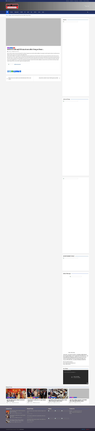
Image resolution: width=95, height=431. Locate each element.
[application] (75, 377)
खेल (31, 12)
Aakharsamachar (16, 51)
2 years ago (10, 51)
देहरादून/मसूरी (16, 12)
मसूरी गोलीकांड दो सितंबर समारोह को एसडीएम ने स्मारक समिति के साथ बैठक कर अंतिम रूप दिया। (58, 400)
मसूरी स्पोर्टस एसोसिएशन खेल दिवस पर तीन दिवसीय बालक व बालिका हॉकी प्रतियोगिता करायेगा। (78, 400)
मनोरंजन (35, 12)
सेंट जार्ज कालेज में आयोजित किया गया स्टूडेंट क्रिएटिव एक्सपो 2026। (36, 415)
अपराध (43, 12)
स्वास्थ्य (39, 12)
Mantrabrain (22, 429)
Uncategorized (30, 397)
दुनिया (28, 12)
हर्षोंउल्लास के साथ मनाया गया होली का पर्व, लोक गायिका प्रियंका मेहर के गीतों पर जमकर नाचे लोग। (19, 79)
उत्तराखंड (11, 12)
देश (24, 12)
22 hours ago (10, 402)
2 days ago (51, 402)
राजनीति (21, 12)
